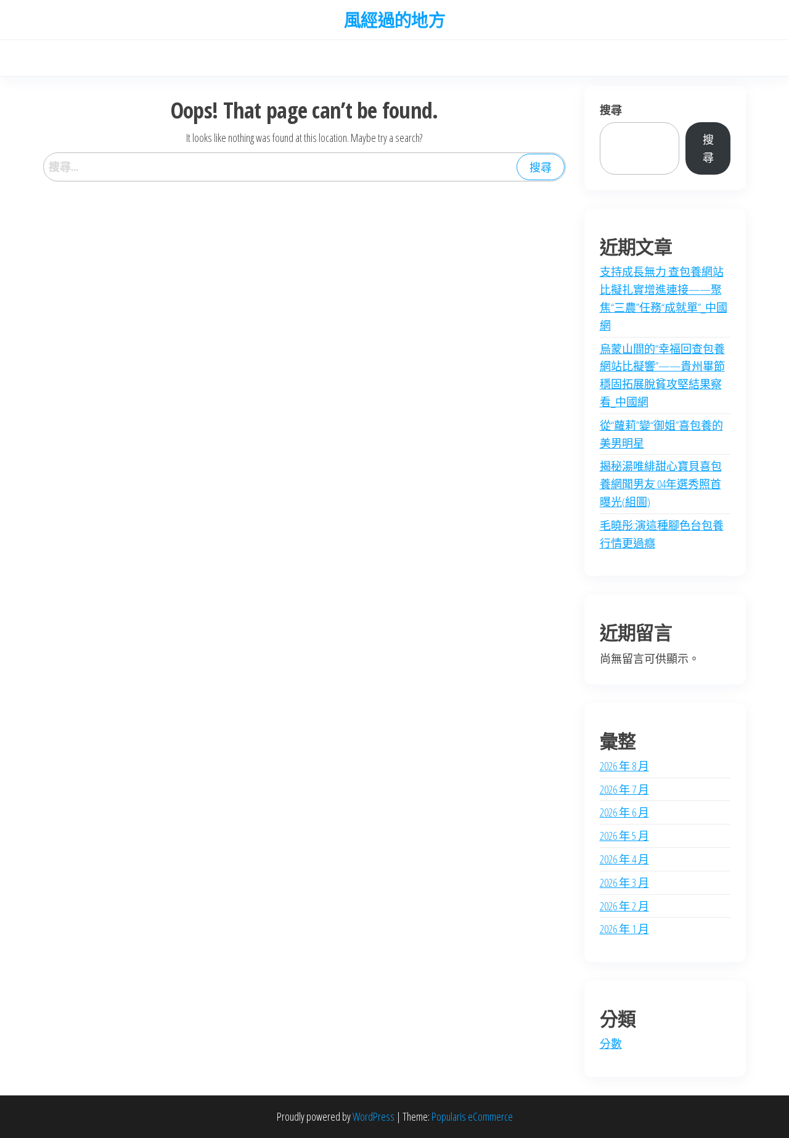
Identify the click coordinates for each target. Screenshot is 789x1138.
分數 (611, 1043)
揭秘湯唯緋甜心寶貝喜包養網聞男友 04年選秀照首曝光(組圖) (661, 484)
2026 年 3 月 (624, 882)
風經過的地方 (395, 19)
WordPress (373, 1116)
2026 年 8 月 (624, 765)
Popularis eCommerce (472, 1116)
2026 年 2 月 (624, 906)
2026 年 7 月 (624, 789)
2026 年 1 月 (624, 928)
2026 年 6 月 (624, 812)
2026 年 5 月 (624, 835)
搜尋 (611, 109)
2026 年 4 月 (624, 859)
